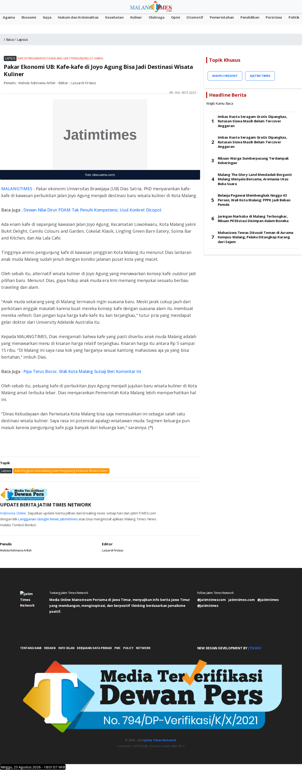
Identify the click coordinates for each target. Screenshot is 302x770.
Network (143, 648)
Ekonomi (28, 17)
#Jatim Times (260, 76)
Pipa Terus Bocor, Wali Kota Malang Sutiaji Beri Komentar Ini (82, 371)
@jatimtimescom (211, 599)
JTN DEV (254, 648)
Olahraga (156, 17)
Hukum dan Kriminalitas (78, 17)
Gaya (47, 17)
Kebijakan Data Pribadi (94, 648)
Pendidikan (249, 17)
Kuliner (136, 17)
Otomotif (194, 17)
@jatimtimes (268, 599)
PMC (117, 648)
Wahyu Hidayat (225, 76)
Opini (175, 17)
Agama (9, 17)
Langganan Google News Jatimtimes (48, 519)
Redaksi (50, 648)
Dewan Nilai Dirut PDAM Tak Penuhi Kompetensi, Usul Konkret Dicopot (92, 210)
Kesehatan (114, 17)
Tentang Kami (31, 648)
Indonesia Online (13, 513)
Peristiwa (274, 17)
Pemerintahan (222, 17)
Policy (128, 648)
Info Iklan (66, 648)
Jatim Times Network (160, 740)
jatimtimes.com (241, 599)
